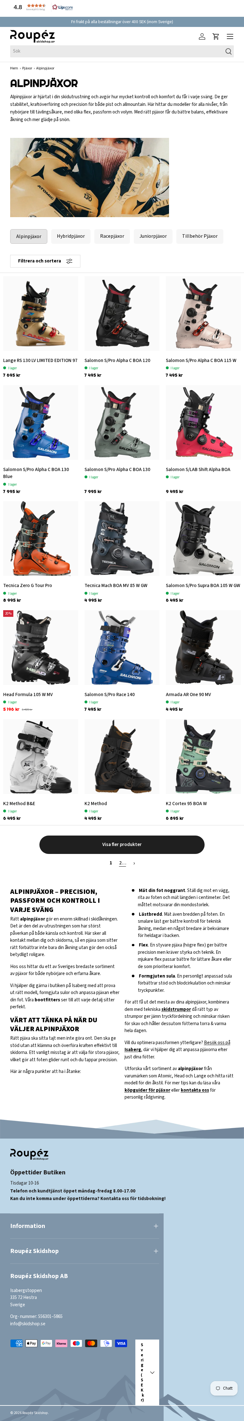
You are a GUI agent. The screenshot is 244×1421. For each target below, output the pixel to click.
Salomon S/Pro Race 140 (110, 694)
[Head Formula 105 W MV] (40, 647)
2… (122, 863)
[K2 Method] (122, 756)
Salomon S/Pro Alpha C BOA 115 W (201, 360)
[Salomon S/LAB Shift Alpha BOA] (203, 422)
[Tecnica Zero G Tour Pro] (40, 538)
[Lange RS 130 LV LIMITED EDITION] (40, 313)
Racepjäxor (112, 236)
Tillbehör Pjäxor (200, 236)
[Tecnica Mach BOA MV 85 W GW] (122, 538)
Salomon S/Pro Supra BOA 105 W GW (203, 585)
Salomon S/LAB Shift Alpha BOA (198, 469)
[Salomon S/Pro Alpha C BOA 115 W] (203, 313)
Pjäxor (27, 68)
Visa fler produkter (122, 844)
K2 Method (96, 803)
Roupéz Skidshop (35, 1413)
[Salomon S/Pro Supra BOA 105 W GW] (203, 538)
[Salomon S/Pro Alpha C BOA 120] (122, 313)
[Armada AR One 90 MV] (203, 647)
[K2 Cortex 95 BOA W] (203, 756)
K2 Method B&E (19, 803)
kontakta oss (195, 1090)
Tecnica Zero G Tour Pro (27, 585)
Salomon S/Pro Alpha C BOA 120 (117, 360)
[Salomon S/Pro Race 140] (122, 647)
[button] (42, 7)
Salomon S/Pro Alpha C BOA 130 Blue (36, 473)
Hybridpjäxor (71, 236)
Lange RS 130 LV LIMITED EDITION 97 (40, 360)
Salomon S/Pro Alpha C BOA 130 (117, 469)
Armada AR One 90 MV (188, 694)
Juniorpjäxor (153, 236)
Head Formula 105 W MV (28, 694)
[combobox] (122, 51)
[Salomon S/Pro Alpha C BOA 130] (122, 422)
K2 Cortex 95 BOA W (186, 803)
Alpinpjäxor (28, 236)
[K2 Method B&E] (40, 756)
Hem (14, 68)
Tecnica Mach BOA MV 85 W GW (116, 585)
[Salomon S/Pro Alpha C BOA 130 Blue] (40, 422)
